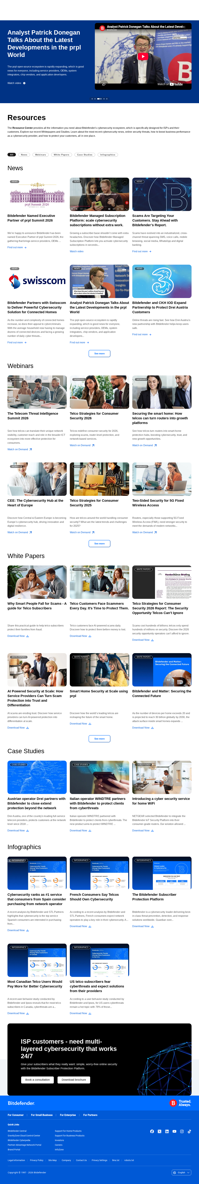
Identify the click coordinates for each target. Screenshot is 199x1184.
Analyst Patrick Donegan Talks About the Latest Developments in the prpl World (99, 307)
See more (99, 353)
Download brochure (74, 1079)
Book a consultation (37, 1079)
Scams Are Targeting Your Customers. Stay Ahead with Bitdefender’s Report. (155, 220)
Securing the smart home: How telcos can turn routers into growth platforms (160, 418)
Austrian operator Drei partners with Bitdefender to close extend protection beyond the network (36, 803)
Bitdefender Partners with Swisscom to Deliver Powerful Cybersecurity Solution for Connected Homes (36, 307)
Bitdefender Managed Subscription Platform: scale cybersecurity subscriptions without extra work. (97, 220)
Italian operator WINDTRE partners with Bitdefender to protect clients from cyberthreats (97, 803)
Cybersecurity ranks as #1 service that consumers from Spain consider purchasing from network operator (36, 899)
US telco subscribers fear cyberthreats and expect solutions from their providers (97, 986)
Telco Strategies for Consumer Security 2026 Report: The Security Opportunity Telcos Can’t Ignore (160, 608)
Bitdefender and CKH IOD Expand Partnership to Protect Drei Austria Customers (160, 307)
